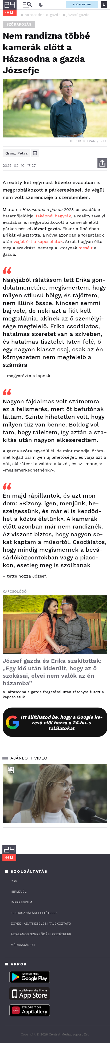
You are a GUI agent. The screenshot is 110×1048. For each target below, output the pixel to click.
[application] (55, 793)
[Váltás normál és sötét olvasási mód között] (41, 5)
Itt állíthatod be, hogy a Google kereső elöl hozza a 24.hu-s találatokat (62, 722)
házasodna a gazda (43, 15)
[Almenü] (27, 4)
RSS (14, 881)
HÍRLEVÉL (18, 891)
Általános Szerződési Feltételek (41, 934)
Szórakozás (19, 24)
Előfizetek (82, 4)
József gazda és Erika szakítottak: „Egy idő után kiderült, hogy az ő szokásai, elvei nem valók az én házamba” (52, 672)
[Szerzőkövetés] (35, 153)
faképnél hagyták (53, 215)
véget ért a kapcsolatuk (38, 241)
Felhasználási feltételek (34, 913)
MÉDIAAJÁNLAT (23, 945)
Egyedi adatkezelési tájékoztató (41, 923)
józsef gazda (78, 15)
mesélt (85, 247)
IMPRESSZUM (21, 902)
